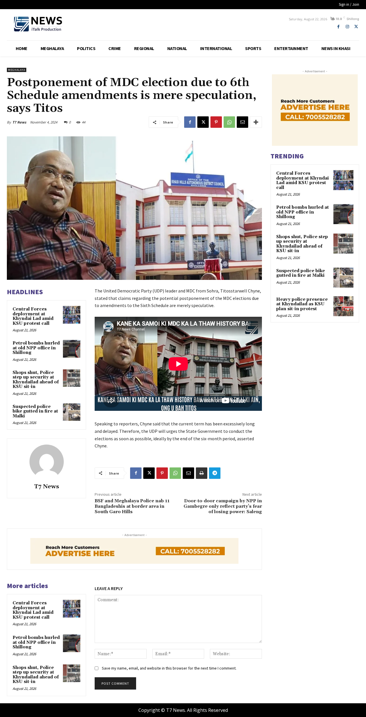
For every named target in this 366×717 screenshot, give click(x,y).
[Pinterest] (216, 122)
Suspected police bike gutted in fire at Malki (35, 411)
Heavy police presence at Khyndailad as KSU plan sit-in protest (302, 304)
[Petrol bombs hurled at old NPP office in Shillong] (72, 349)
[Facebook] (338, 27)
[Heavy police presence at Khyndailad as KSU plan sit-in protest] (343, 306)
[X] (356, 27)
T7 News (19, 122)
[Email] (242, 122)
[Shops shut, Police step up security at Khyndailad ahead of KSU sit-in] (72, 378)
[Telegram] (214, 473)
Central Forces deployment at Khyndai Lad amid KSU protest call (33, 316)
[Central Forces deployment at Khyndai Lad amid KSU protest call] (72, 315)
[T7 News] (46, 462)
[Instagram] (347, 27)
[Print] (201, 473)
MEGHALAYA (16, 70)
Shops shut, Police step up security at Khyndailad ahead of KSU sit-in (36, 380)
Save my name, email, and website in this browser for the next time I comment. (169, 668)
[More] (256, 122)
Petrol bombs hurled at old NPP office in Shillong (36, 347)
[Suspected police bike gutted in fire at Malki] (72, 412)
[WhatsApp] (229, 122)
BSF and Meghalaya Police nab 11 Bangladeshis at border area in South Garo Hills (132, 506)
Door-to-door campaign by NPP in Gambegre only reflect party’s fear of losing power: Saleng (223, 506)
